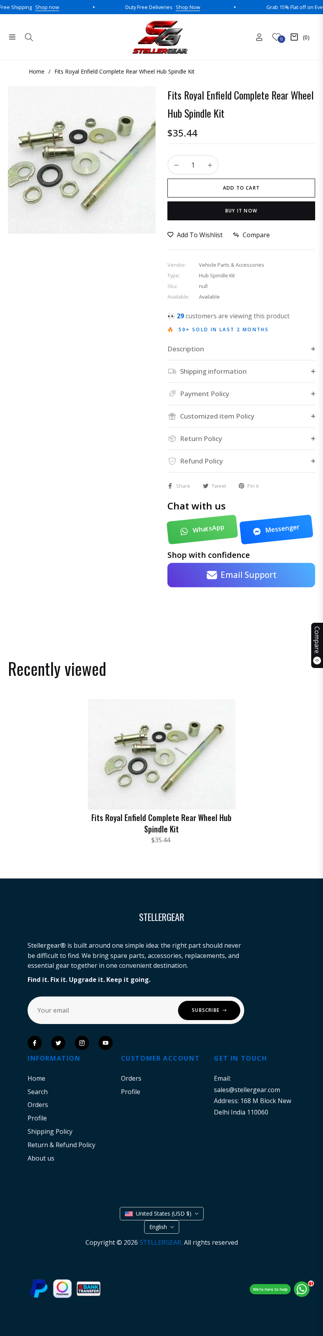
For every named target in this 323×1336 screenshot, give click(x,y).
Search (38, 1091)
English (158, 1227)
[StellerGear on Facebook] (35, 1043)
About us (41, 1158)
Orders (38, 1104)
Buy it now (241, 210)
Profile (37, 1118)
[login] (259, 37)
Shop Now (166, 7)
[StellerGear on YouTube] (105, 1043)
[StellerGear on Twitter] (58, 1043)
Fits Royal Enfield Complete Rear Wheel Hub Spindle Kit (161, 823)
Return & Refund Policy (61, 1144)
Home (36, 1078)
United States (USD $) (163, 1213)
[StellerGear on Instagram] (82, 1043)
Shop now (26, 7)
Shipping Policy (50, 1131)
